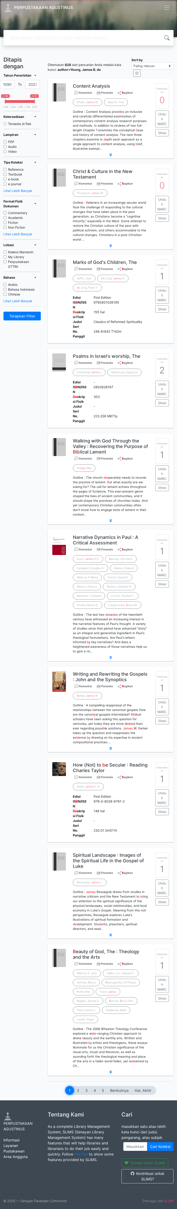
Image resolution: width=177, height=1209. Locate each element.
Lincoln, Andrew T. (123, 595)
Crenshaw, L (89, 372)
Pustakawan (13, 1151)
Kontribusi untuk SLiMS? (150, 1176)
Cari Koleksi (160, 1146)
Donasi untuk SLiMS (147, 1163)
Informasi (11, 1140)
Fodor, (108, 991)
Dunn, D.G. (88, 559)
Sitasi (162, 133)
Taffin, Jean (84, 278)
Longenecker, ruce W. (122, 605)
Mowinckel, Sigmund (124, 372)
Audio (12, 147)
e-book (13, 179)
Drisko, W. (87, 102)
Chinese (14, 294)
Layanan (10, 1145)
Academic (15, 218)
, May (84, 468)
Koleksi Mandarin (20, 252)
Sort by (137, 60)
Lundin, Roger (85, 1019)
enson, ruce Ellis (121, 1001)
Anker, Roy (83, 991)
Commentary (17, 213)
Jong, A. (113, 278)
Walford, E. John (87, 973)
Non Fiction (16, 227)
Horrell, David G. (118, 577)
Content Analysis (91, 86)
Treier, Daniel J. (86, 1010)
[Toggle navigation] (166, 7)
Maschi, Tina (116, 102)
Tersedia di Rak (19, 124)
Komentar (85, 92)
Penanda (107, 92)
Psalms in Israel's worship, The (106, 356)
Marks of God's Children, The (105, 262)
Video (12, 151)
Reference (16, 169)
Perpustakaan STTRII (18, 264)
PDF (11, 142)
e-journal (14, 184)
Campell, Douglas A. (90, 568)
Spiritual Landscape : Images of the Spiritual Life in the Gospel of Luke (108, 860)
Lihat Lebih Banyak (17, 191)
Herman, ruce (86, 982)
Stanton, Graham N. (119, 586)
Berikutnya (119, 1090)
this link (81, 1154)
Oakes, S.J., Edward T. (121, 973)
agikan (127, 92)
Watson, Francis (87, 586)
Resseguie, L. (90, 882)
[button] (111, 154)
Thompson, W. (90, 193)
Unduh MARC (162, 119)
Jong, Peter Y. (87, 287)
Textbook (15, 174)
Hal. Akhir (143, 1090)
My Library (16, 257)
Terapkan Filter (22, 316)
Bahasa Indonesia (21, 289)
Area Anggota (15, 1156)
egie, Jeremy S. (88, 1001)
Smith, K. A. (88, 786)
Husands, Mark (116, 1010)
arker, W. (87, 695)
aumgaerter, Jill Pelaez (121, 982)
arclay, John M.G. (121, 559)
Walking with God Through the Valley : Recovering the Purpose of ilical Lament (110, 446)
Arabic (13, 285)
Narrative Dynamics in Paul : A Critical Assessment (105, 540)
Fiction (13, 222)
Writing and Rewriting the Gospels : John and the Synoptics (110, 676)
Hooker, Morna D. (87, 605)
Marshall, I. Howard (89, 595)
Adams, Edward (124, 568)
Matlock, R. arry (87, 577)
